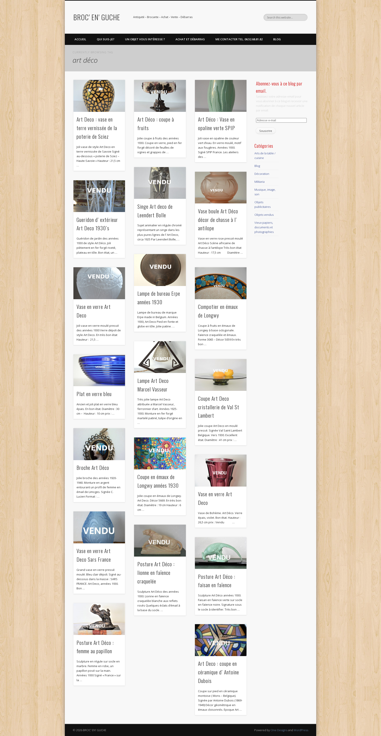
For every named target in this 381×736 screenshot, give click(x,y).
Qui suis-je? (105, 39)
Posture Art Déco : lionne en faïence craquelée (156, 572)
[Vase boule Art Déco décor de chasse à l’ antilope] (221, 188)
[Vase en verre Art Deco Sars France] (99, 527)
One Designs (279, 730)
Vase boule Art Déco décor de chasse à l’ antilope (218, 219)
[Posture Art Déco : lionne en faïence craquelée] (160, 541)
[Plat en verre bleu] (99, 370)
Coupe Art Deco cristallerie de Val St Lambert (218, 406)
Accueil (80, 39)
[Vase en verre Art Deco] (99, 283)
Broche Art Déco (93, 467)
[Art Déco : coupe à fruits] (160, 96)
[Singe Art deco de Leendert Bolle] (160, 183)
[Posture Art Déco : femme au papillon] (99, 619)
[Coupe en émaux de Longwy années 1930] (160, 453)
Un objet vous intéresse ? (145, 39)
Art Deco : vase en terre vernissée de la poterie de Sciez (97, 127)
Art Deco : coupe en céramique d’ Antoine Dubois (218, 671)
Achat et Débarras (190, 39)
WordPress (301, 730)
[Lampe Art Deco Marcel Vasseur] (160, 357)
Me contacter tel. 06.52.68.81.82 (239, 39)
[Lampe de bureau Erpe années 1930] (160, 270)
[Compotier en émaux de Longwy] (221, 283)
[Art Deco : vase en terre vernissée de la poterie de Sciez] (99, 96)
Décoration (261, 174)
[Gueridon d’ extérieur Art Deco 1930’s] (99, 196)
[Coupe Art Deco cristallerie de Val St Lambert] (221, 375)
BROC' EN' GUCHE (96, 17)
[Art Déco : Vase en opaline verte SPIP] (221, 96)
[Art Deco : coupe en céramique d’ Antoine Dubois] (221, 640)
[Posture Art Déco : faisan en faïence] (221, 553)
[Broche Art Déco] (99, 444)
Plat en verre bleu (94, 394)
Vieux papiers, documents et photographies (264, 227)
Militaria (259, 182)
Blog (277, 39)
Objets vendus (264, 215)
